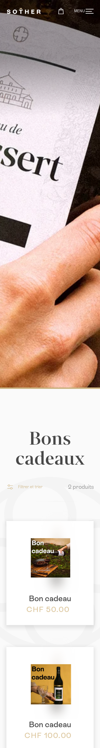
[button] (24, 487)
